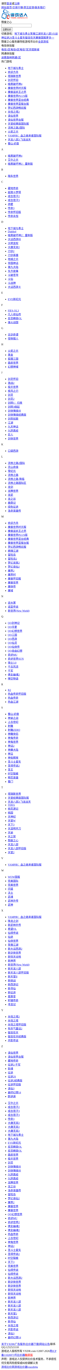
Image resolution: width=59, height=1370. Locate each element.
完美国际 (13, 881)
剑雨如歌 (13, 418)
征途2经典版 (15, 1080)
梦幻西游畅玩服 (17, 107)
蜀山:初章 (13, 143)
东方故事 (13, 271)
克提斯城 (34, 49)
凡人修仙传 (14, 314)
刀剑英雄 (13, 255)
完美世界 (13, 884)
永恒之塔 (13, 1020)
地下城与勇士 (22, 33)
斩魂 (10, 1068)
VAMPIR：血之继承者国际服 (24, 135)
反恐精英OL (15, 318)
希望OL (12, 929)
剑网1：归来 (15, 402)
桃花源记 (13, 808)
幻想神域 (13, 366)
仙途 (10, 936)
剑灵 (10, 394)
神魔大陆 (13, 749)
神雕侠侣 (13, 734)
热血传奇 (13, 697)
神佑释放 (13, 757)
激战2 (11, 383)
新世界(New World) (19, 610)
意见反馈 (29, 7)
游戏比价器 (21, 1367)
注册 (17, 3)
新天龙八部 (14, 968)
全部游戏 (43, 41)
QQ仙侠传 (14, 646)
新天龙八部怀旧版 (18, 972)
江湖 (10, 422)
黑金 (10, 354)
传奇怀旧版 (14, 212)
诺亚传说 (13, 606)
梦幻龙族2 (14, 562)
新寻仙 (12, 988)
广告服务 (20, 1344)
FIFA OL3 (13, 310)
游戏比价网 (7, 1367)
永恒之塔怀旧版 (17, 1024)
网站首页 (6, 7)
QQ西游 (12, 638)
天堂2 (11, 852)
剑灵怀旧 (13, 80)
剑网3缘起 (14, 406)
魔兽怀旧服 (14, 578)
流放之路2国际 (16, 127)
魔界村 (12, 574)
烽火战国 (13, 322)
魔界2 (11, 570)
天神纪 (12, 816)
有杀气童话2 (15, 1028)
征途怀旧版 (14, 1084)
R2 (9, 690)
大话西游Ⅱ (14, 287)
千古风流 (13, 666)
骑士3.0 (12, 662)
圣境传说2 (14, 765)
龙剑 (10, 487)
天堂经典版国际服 (18, 123)
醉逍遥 (12, 1096)
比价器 (21, 1355)
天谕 (10, 832)
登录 (9, 3)
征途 (10, 1072)
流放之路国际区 (17, 483)
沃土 (10, 892)
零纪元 (12, 471)
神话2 (11, 745)
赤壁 (10, 204)
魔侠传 (12, 586)
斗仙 (10, 279)
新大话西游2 (15, 948)
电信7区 (24, 49)
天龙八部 (13, 844)
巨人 (10, 434)
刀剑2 (11, 251)
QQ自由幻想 (15, 650)
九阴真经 (13, 430)
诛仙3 (11, 1088)
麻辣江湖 (13, 550)
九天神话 (13, 426)
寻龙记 (12, 1004)
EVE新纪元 (14, 299)
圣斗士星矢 (18, 37)
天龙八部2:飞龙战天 (19, 139)
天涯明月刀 (14, 828)
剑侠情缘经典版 (17, 414)
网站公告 (44, 1344)
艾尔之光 (13, 159)
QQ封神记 (14, 623)
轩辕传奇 (13, 1000)
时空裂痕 (13, 773)
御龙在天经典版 (17, 1036)
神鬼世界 (13, 741)
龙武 (10, 494)
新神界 (12, 960)
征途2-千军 (14, 1064)
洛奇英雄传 (14, 510)
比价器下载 (32, 1344)
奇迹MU (12, 654)
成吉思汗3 (14, 200)
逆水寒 (12, 602)
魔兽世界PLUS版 (18, 96)
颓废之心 (6, 22)
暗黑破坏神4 (15, 84)
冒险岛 (12, 554)
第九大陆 (13, 267)
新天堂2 (12, 1313)
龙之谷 (12, 498)
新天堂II (12, 976)
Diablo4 (12, 231)
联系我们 (40, 7)
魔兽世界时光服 (17, 88)
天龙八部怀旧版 (17, 848)
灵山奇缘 (13, 467)
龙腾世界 (13, 490)
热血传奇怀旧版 (17, 693)
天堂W (12, 820)
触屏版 (29, 1355)
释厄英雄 (13, 777)
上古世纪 (13, 722)
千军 (10, 670)
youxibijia (33, 1367)
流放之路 (13, 475)
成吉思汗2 (14, 196)
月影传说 (13, 1040)
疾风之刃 (13, 391)
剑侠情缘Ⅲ (14, 410)
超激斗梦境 (14, 192)
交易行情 (17, 7)
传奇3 (11, 208)
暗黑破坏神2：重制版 (20, 163)
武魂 (10, 896)
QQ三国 (12, 635)
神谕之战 (13, 718)
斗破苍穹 (13, 275)
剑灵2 (11, 398)
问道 (10, 888)
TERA (11, 805)
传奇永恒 (13, 216)
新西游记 (13, 984)
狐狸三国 (13, 358)
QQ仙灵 (12, 642)
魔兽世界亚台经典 (18, 99)
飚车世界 (13, 176)
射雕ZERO (14, 730)
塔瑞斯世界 (14, 76)
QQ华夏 (12, 627)
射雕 (10, 726)
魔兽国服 (41, 37)
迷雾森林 (6, 57)
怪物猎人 (13, 338)
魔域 (10, 590)
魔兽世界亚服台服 (18, 103)
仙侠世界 (13, 940)
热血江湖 (13, 701)
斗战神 (12, 283)
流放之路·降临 (16, 479)
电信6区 (15, 49)
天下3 (11, 824)
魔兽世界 (13, 582)
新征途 (12, 992)
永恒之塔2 (14, 111)
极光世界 (13, 387)
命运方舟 (13, 72)
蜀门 (10, 781)
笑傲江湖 (35, 33)
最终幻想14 (14, 1092)
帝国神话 (13, 263)
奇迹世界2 (14, 1222)
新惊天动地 (14, 956)
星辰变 (12, 996)
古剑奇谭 (13, 334)
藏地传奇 (13, 188)
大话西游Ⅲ (14, 239)
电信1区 (5, 49)
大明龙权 (13, 243)
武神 (10, 904)
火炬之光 (13, 131)
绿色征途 (13, 506)
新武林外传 (14, 925)
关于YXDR (7, 1344)
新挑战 (12, 980)
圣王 (10, 769)
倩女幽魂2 (14, 674)
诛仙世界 (13, 115)
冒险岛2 (12, 558)
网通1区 (16, 57)
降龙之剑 (13, 921)
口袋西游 (13, 450)
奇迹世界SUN (16, 658)
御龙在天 (30, 37)
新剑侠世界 (14, 952)
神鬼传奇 (13, 737)
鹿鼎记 (12, 502)
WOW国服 (14, 877)
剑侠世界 (13, 438)
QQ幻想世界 (15, 631)
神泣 (10, 753)
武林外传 (13, 900)
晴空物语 (13, 678)
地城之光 (13, 259)
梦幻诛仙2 (14, 566)
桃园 (10, 812)
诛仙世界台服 (16, 119)
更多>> (50, 37)
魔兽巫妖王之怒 (17, 92)
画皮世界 (13, 362)
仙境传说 (13, 932)
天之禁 (12, 836)
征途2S (8, 37)
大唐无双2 (14, 247)
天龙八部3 (46, 33)
